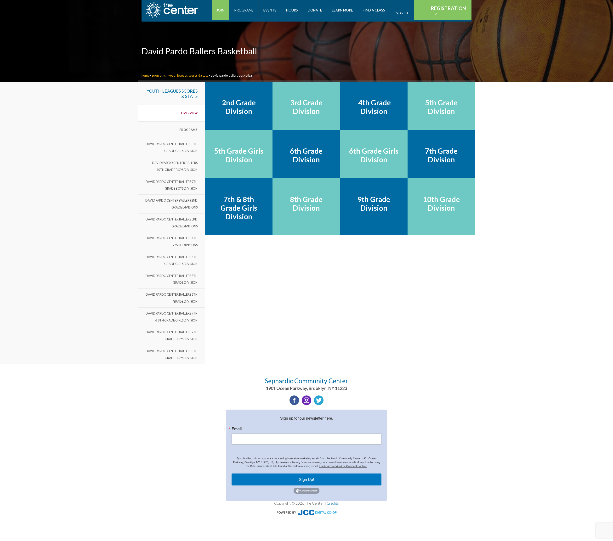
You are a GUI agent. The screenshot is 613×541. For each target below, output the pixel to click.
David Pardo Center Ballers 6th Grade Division (172, 298)
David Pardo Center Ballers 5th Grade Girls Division (172, 147)
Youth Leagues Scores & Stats (188, 75)
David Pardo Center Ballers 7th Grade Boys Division (172, 335)
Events (269, 10)
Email (237, 429)
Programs (159, 75)
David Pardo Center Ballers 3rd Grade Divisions (172, 222)
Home (145, 75)
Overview (189, 113)
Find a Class (374, 10)
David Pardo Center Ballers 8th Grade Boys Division (172, 354)
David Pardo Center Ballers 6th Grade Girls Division (172, 260)
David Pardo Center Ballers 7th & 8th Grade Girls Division (172, 316)
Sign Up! (306, 479)
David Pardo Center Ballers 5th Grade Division (172, 279)
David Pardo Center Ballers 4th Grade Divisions (172, 241)
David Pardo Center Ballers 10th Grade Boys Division (175, 166)
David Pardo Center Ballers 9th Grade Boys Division (172, 185)
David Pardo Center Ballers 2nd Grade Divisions (171, 203)
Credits (333, 503)
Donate (315, 10)
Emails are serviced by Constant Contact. (343, 466)
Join (220, 10)
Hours (292, 10)
